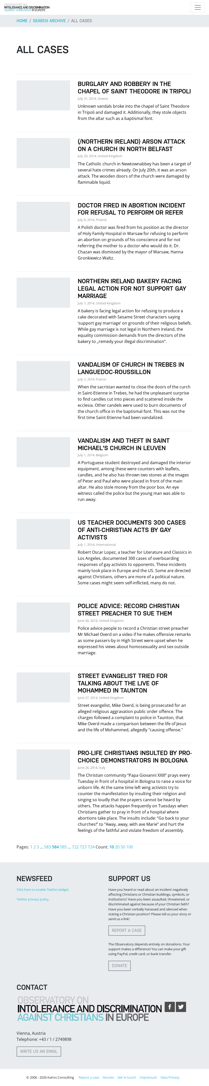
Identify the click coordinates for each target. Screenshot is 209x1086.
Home (22, 20)
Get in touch (126, 1077)
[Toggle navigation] (198, 7)
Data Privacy (170, 1077)
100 (129, 847)
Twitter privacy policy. (33, 899)
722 (75, 847)
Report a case (127, 930)
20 (117, 847)
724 (91, 847)
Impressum (148, 1077)
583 (47, 847)
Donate (119, 965)
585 (63, 847)
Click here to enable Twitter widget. (43, 889)
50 (123, 847)
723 (83, 847)
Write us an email (39, 1051)
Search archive (49, 20)
